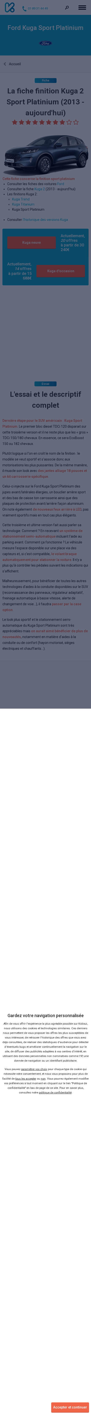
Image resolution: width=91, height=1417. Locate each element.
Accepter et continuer (70, 1407)
